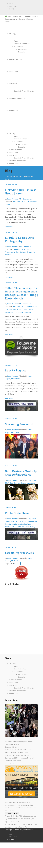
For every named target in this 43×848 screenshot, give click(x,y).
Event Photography (18, 521)
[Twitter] (15, 13)
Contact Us (13, 163)
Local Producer (13, 199)
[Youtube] (20, 13)
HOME (11, 3)
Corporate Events (19, 249)
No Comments (25, 199)
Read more (9, 227)
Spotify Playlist (15, 370)
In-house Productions (17, 160)
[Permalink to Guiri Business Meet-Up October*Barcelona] (21, 448)
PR (12, 527)
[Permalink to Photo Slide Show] (21, 494)
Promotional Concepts (22, 312)
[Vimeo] (18, 13)
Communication (31, 306)
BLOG (11, 9)
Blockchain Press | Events (24, 158)
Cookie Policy (24, 827)
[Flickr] (8, 13)
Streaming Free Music (19, 424)
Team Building (30, 527)
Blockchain (13, 155)
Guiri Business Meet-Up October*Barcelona (21, 472)
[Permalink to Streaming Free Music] (21, 407)
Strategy (12, 133)
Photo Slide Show (17, 513)
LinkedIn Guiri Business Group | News (20, 191)
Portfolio (21, 147)
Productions (18, 141)
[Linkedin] (11, 13)
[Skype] (13, 13)
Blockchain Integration (22, 139)
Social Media (19, 527)
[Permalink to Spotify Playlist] (21, 348)
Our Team (13, 6)
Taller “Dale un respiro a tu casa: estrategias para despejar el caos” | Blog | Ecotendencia (21, 293)
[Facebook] (6, 13)
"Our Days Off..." (19, 201)
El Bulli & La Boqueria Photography (19, 239)
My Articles (15, 378)
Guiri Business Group (24, 252)
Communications (15, 150)
